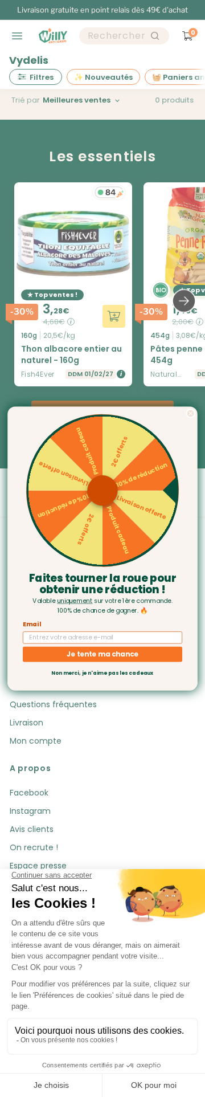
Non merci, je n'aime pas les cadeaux (102, 673)
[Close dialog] (190, 413)
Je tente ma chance (103, 654)
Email (32, 624)
